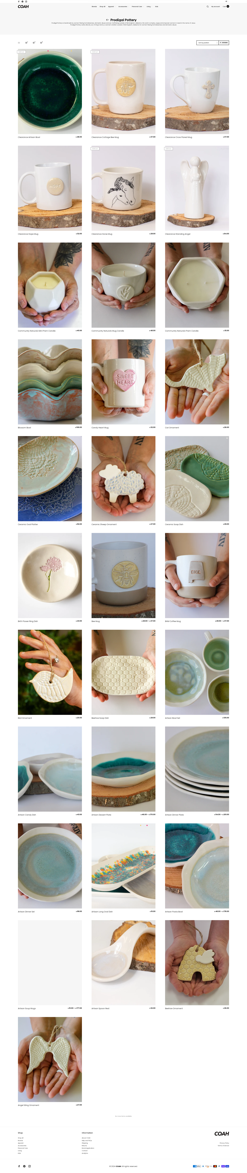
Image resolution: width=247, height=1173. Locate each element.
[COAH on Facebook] (19, 1)
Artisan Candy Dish (27, 815)
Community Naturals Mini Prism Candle (36, 331)
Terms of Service (223, 1146)
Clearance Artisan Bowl (29, 137)
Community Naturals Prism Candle (181, 331)
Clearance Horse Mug (102, 234)
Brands (94, 6)
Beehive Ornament (174, 1008)
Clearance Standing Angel (177, 234)
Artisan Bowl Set (172, 718)
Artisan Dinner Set (26, 911)
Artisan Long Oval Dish (102, 911)
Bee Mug (96, 621)
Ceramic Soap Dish (174, 524)
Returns (84, 1146)
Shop (20, 1133)
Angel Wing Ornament (28, 1105)
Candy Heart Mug (100, 427)
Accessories (122, 6)
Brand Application (88, 1148)
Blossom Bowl (24, 427)
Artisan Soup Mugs (27, 1008)
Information (87, 1133)
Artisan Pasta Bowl (174, 911)
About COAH (86, 1138)
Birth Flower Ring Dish (28, 621)
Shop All (102, 6)
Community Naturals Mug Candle (108, 331)
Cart (225, 6)
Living (149, 6)
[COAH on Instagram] (26, 1)
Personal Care (137, 6)
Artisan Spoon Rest (100, 1008)
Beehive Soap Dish (100, 718)
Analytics (85, 1153)
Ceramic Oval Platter (28, 524)
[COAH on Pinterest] (22, 1)
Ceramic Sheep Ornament (104, 524)
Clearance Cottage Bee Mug (105, 137)
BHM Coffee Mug (173, 621)
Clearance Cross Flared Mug (178, 137)
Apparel (111, 6)
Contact (85, 1151)
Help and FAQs (87, 1141)
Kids (156, 6)
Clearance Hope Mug (28, 234)
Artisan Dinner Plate (174, 815)
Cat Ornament (172, 427)
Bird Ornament (25, 718)
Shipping (85, 1143)
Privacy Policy (224, 1143)
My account (215, 6)
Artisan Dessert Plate (101, 815)
